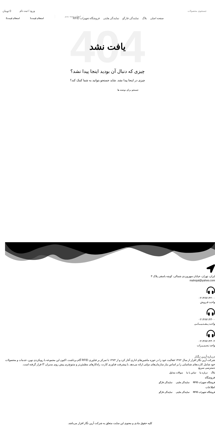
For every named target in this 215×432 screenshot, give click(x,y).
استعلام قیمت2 (13, 18)
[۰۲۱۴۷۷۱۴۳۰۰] (211, 312)
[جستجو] (51, 11)
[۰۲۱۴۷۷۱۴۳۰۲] (211, 333)
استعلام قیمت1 (37, 18)
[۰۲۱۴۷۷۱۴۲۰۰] (211, 290)
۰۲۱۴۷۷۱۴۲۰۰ (206, 297)
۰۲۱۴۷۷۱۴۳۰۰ (206, 319)
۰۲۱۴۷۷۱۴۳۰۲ (206, 341)
